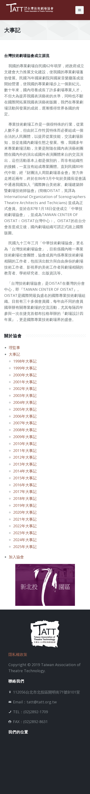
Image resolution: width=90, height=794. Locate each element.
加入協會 (16, 556)
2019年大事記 (25, 505)
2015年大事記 (25, 477)
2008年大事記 (25, 429)
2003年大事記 (25, 395)
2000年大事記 (25, 374)
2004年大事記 (25, 402)
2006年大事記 (25, 416)
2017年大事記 (25, 491)
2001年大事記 (25, 381)
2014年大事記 (25, 471)
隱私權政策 (17, 654)
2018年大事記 (25, 498)
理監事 (14, 347)
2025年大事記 (25, 546)
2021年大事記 (25, 519)
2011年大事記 (25, 450)
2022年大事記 (25, 525)
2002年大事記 (25, 388)
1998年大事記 (25, 361)
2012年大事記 (25, 457)
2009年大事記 (25, 436)
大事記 (14, 354)
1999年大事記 (25, 368)
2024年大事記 (25, 539)
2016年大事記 (25, 484)
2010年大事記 (25, 443)
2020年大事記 (25, 512)
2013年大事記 (25, 464)
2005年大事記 (25, 409)
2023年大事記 (25, 532)
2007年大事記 (25, 422)
